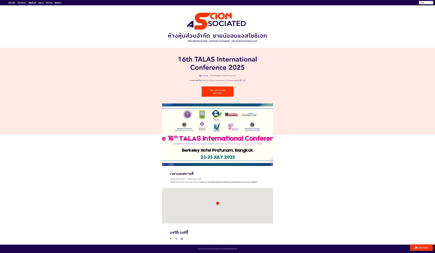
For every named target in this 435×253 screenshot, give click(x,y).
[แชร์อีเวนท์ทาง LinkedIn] (182, 239)
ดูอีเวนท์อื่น (217, 93)
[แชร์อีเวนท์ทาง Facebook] (171, 239)
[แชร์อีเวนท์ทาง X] (176, 239)
